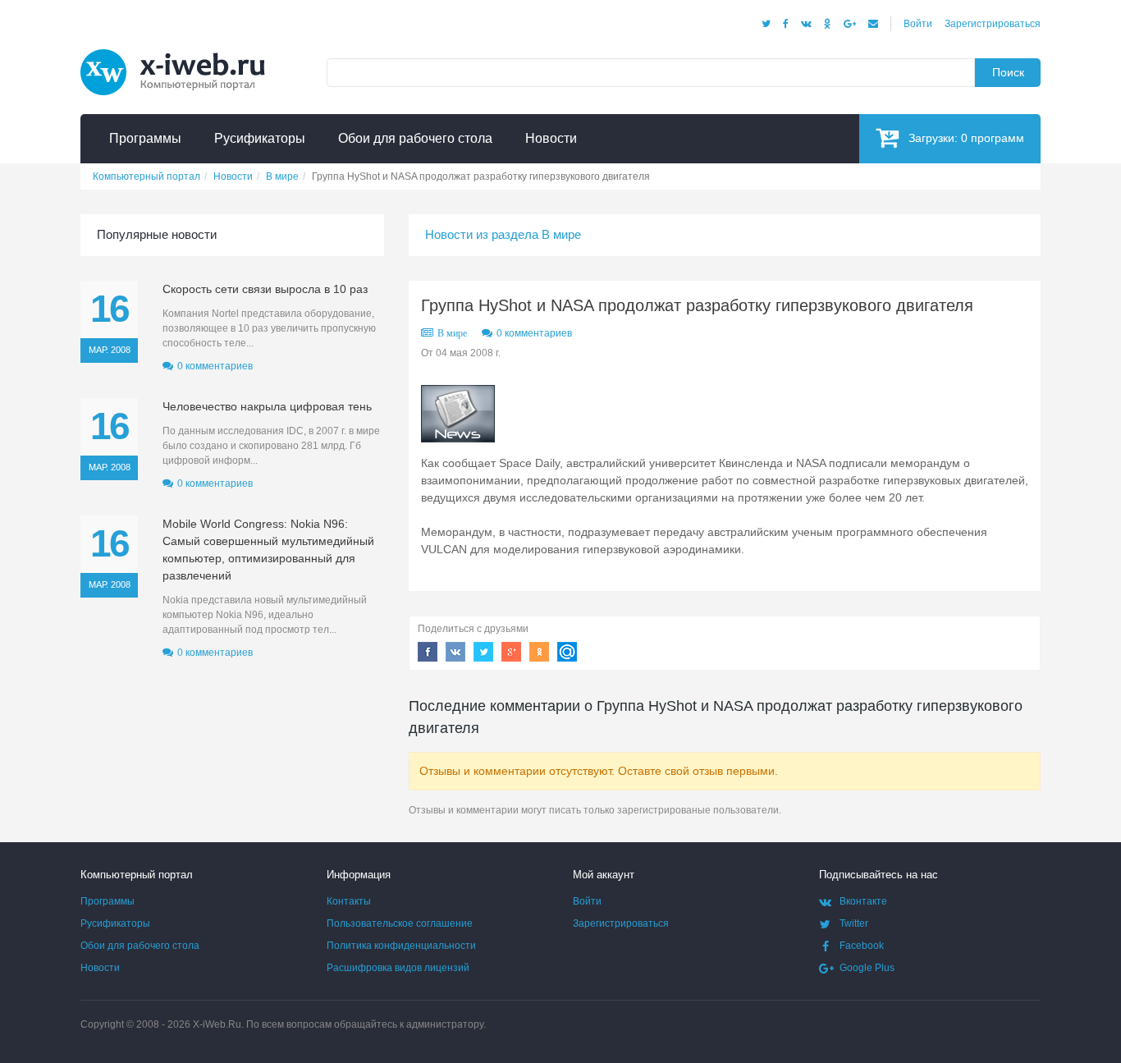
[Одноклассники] (827, 23)
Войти (918, 24)
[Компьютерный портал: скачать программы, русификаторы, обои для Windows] (183, 51)
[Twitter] (766, 23)
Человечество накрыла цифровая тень (267, 406)
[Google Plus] (850, 23)
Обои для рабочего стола (139, 945)
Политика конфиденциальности (401, 945)
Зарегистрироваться (993, 24)
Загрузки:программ (966, 137)
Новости (100, 968)
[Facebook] (786, 23)
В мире (452, 333)
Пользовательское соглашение (400, 923)
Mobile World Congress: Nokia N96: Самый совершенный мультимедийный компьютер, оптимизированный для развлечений (268, 549)
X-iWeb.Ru (217, 1024)
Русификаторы (115, 923)
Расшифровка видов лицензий (398, 968)
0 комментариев (534, 333)
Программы (107, 901)
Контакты (349, 901)
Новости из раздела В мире (503, 234)
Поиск (1008, 72)
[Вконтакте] (806, 23)
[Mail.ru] (873, 23)
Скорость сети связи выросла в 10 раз (265, 289)
